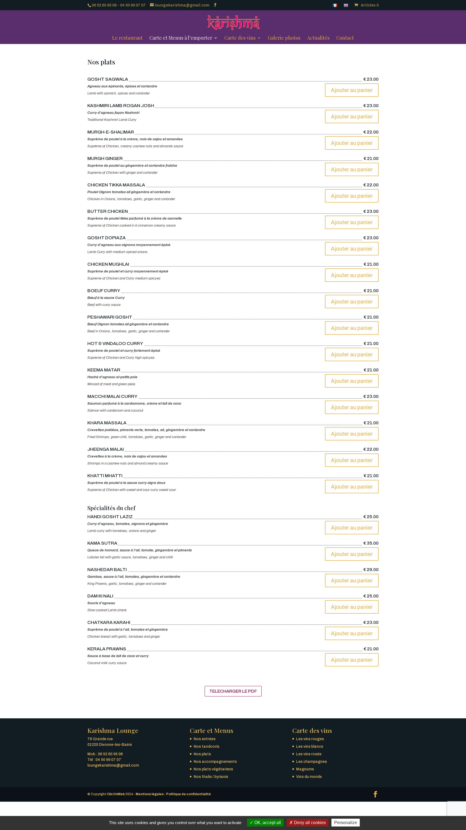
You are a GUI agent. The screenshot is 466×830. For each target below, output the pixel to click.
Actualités (318, 38)
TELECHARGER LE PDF (233, 691)
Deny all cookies (309, 822)
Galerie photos (284, 38)
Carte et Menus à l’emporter (180, 38)
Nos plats (202, 754)
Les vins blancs (309, 746)
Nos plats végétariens (213, 769)
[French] (335, 7)
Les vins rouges (310, 739)
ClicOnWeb (116, 794)
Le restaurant (127, 38)
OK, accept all (267, 822)
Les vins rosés (308, 754)
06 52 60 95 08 (104, 5)
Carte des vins (240, 38)
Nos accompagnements (215, 762)
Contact (345, 38)
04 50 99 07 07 (133, 5)
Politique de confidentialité (188, 794)
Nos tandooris (206, 746)
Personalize (345, 822)
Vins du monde (309, 777)
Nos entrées (204, 739)
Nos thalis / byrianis (211, 777)
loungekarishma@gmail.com (113, 765)
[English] (346, 7)
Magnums (305, 769)
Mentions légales (150, 794)
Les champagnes (311, 762)
